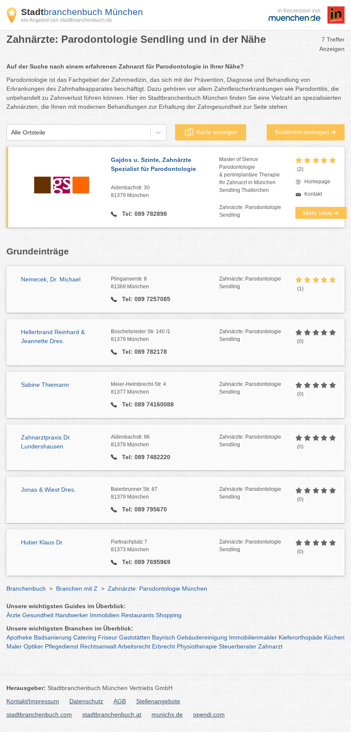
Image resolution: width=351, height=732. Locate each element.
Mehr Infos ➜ (321, 212)
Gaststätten (134, 637)
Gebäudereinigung (202, 637)
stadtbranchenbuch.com (39, 714)
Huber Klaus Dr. (42, 542)
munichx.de (167, 714)
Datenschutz (86, 701)
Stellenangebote (158, 701)
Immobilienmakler (253, 637)
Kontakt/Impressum (32, 701)
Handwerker (71, 615)
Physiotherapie (197, 646)
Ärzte (13, 615)
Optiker (33, 646)
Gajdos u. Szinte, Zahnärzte (153, 164)
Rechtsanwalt (98, 646)
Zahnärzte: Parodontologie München (157, 588)
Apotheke (19, 637)
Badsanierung (52, 637)
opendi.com (209, 714)
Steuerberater (237, 646)
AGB (119, 701)
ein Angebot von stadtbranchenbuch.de (66, 20)
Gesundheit (38, 615)
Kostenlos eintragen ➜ (305, 131)
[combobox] (11, 132)
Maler (14, 646)
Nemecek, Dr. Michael (50, 279)
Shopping (168, 615)
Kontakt (313, 194)
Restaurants (137, 615)
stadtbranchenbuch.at (111, 714)
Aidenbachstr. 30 (130, 191)
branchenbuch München (82, 12)
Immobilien (104, 615)
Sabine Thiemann (45, 384)
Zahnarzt (270, 646)
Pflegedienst (61, 646)
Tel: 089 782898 (143, 213)
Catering (84, 637)
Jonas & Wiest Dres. (48, 489)
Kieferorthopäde (300, 637)
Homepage (317, 182)
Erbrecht (163, 646)
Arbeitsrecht (134, 646)
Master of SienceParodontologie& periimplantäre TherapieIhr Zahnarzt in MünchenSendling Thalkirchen (249, 174)
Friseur (107, 637)
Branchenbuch (26, 588)
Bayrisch (163, 637)
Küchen (334, 637)
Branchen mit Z (77, 588)
